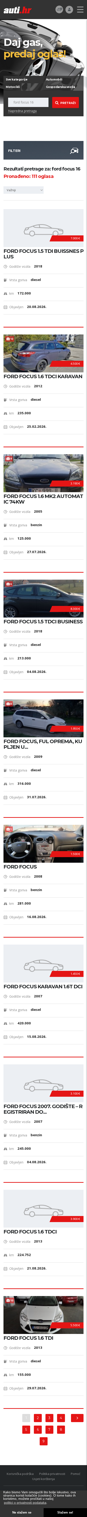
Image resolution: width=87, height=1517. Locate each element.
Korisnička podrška (20, 1474)
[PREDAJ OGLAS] (59, 9)
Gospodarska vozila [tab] (60, 87)
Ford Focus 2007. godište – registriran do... (42, 1109)
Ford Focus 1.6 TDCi (30, 1232)
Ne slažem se (21, 1512)
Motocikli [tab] (13, 87)
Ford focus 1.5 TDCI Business (43, 622)
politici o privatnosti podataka (25, 1502)
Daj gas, (34, 48)
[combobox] (24, 190)
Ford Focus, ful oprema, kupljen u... (42, 744)
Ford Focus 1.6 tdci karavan (42, 376)
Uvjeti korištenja (43, 1479)
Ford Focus (20, 867)
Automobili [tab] (54, 79)
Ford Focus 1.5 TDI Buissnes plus (43, 254)
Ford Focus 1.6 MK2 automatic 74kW (43, 499)
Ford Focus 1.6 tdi (28, 1338)
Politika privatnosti (52, 1474)
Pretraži (68, 103)
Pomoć (75, 1474)
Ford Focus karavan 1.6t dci (42, 986)
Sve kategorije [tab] (16, 79)
